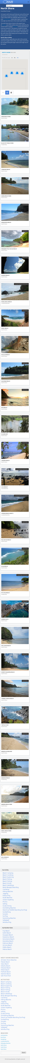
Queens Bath (4, 619)
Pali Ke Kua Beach (6, 539)
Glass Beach (5, 964)
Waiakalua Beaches (6, 751)
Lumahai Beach (7, 19)
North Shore (6, 52)
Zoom (15, 106)
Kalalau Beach (5, 354)
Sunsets (5, 914)
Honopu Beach (5, 275)
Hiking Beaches (8, 891)
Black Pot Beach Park (7, 143)
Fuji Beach (6, 931)
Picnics (5, 901)
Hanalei (4, 25)
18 (17, 57)
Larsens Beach (5, 460)
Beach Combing (8, 875)
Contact (28, 2)
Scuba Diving (7, 906)
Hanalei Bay (3, 1039)
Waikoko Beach (5, 777)
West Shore (3, 1049)
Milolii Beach (5, 970)
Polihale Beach (6, 972)
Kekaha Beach (5, 966)
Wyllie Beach (5, 857)
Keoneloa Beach (8, 941)
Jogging (5, 893)
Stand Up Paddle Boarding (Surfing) (15, 910)
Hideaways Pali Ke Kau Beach (9, 248)
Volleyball (6, 920)
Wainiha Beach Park (6, 804)
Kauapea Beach (8, 935)
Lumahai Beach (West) (7, 513)
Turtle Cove (4, 725)
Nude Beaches (7, 897)
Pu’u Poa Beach (5, 592)
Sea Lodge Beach (6, 645)
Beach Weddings (8, 885)
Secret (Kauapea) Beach (8, 672)
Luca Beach (4, 486)
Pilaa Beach (4, 566)
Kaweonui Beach (8, 937)
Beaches (15, 26)
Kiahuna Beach (8, 943)
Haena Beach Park (6, 195)
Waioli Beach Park (6, 830)
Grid (7, 92)
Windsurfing (7, 922)
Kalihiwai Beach (5, 381)
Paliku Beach (7, 947)
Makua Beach (7, 949)
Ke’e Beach (4, 407)
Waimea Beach (6, 974)
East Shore (3, 1037)
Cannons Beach (5, 169)
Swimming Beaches (9, 918)
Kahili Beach (4, 328)
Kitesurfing (6, 895)
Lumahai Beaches (5, 1041)
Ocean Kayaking (8, 899)
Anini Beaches (4, 1035)
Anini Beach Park (6, 116)
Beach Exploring (8, 877)
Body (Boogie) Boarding (11, 887)
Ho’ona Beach (7, 945)
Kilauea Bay (4, 434)
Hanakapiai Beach (6, 222)
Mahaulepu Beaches (5, 1043)
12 (14, 57)
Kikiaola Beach (6, 968)
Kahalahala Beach (6, 301)
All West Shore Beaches (9, 960)
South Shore (4, 1047)
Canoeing (6, 889)
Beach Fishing (7, 879)
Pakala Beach (5, 962)
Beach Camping (8, 873)
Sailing (5, 904)
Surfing (5, 916)
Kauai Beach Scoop (5, 11)
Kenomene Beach (8, 939)
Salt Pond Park (6, 976)
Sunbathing (7, 912)
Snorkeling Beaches (9, 908)
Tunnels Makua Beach (7, 698)
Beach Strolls (7, 883)
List (11, 92)
